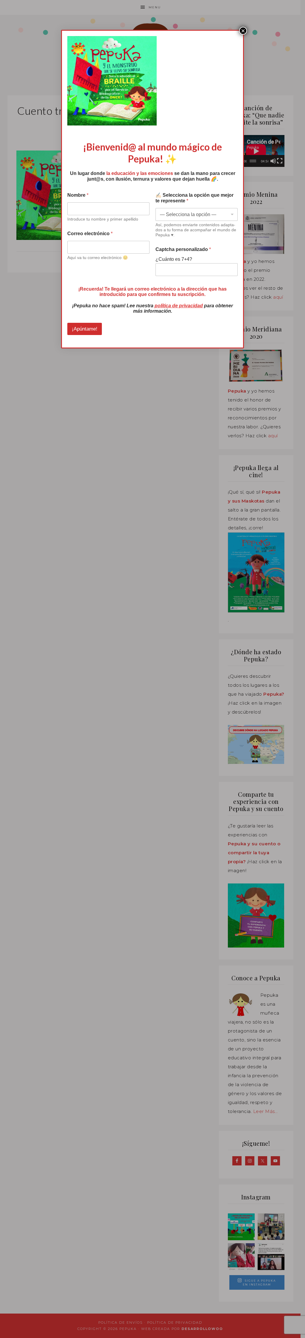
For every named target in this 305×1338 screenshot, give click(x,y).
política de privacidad (179, 305)
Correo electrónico (90, 233)
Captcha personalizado (183, 249)
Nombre (77, 195)
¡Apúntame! (84, 329)
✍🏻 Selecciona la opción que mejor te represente (194, 198)
